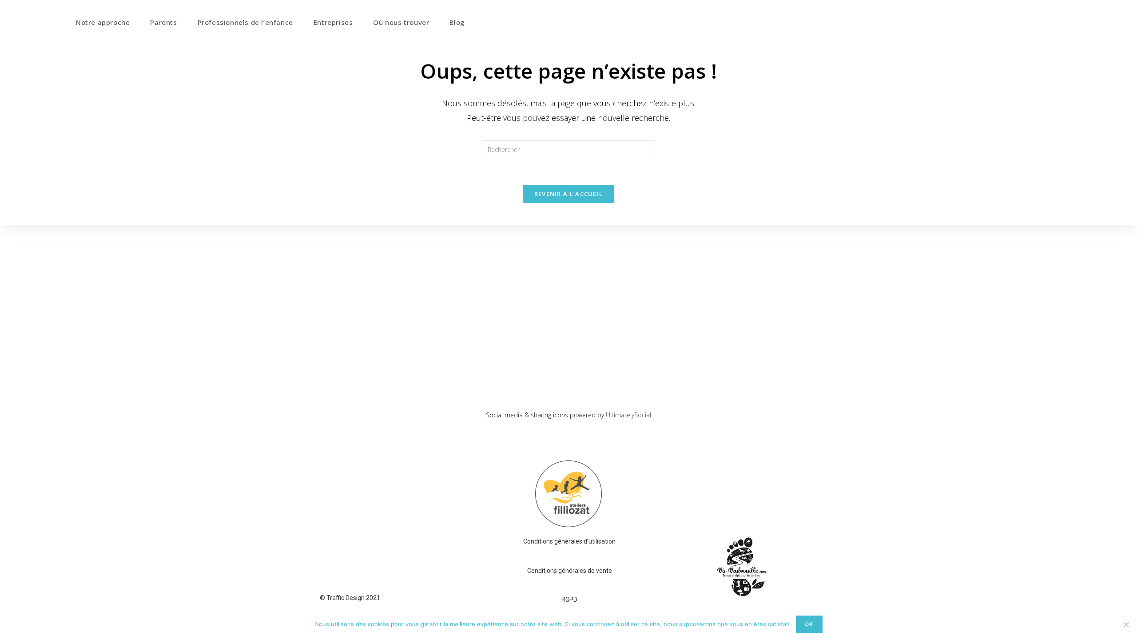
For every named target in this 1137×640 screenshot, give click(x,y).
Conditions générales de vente (569, 570)
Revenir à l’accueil (568, 194)
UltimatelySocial (628, 415)
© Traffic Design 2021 (350, 597)
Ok (809, 624)
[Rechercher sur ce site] (568, 148)
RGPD (569, 599)
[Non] (1125, 624)
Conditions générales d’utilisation (569, 541)
